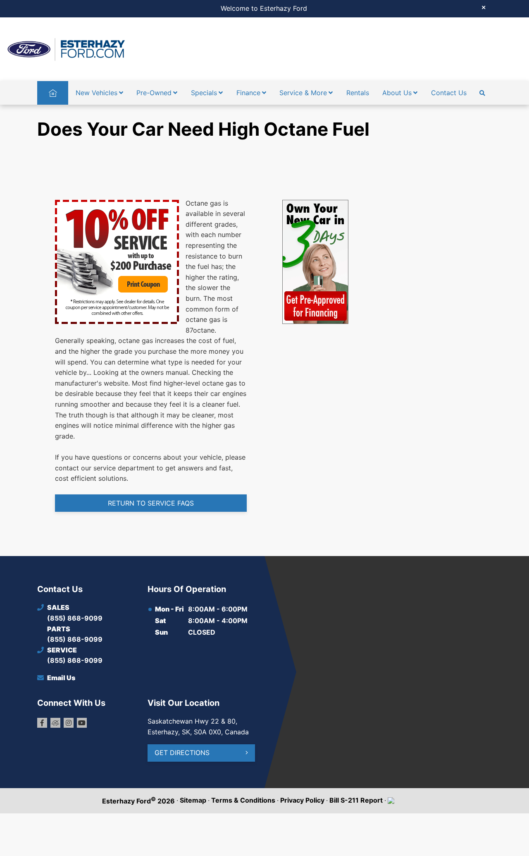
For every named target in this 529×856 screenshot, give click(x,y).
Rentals (357, 93)
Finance (248, 93)
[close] (483, 7)
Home (52, 93)
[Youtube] (82, 723)
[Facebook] (42, 723)
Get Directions (182, 752)
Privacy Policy (302, 800)
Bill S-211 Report (356, 800)
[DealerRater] (55, 723)
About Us (397, 93)
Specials (204, 93)
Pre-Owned (154, 93)
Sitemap (193, 800)
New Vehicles (96, 93)
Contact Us (449, 93)
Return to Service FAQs (151, 503)
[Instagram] (69, 723)
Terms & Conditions (243, 800)
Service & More (303, 93)
